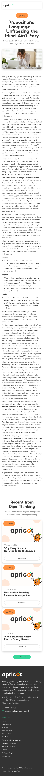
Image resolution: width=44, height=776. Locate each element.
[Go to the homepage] (12, 675)
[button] (38, 5)
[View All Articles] (22, 657)
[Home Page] (9, 5)
